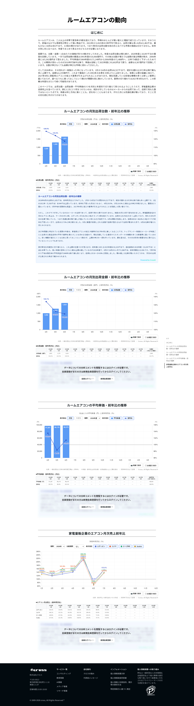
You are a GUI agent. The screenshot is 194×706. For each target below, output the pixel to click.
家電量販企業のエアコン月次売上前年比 (177, 365)
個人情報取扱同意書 (118, 678)
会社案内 (87, 669)
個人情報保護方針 (117, 673)
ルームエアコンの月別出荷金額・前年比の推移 (176, 353)
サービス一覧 (62, 669)
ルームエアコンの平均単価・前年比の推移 (177, 359)
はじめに (169, 343)
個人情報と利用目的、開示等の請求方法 (121, 683)
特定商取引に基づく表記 (120, 689)
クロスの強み (89, 673)
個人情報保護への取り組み (148, 669)
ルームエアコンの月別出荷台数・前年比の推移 (176, 347)
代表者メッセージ (91, 678)
